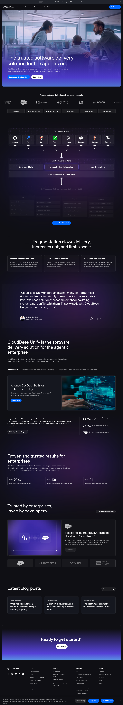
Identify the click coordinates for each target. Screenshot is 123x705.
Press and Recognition (105, 674)
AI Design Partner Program (83, 674)
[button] (20, 6)
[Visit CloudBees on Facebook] (8, 674)
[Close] (120, 701)
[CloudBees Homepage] (13, 668)
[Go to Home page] (8, 7)
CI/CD (31, 674)
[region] (61, 701)
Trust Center (79, 677)
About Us (101, 671)
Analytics (32, 689)
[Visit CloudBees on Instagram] (12, 674)
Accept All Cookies (107, 701)
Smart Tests (33, 683)
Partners (101, 677)
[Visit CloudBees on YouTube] (16, 674)
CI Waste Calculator (81, 693)
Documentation (80, 683)
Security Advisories (81, 680)
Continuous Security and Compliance (60, 684)
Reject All (93, 701)
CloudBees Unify (34, 671)
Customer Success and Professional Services (82, 689)
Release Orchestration (36, 686)
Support (78, 686)
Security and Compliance (37, 677)
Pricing (100, 683)
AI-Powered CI (57, 671)
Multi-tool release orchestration (58, 680)
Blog (77, 671)
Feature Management (36, 680)
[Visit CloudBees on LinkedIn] (23, 674)
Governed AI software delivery (59, 675)
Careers (101, 680)
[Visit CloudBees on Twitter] (19, 674)
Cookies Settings (80, 701)
